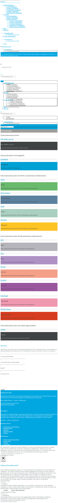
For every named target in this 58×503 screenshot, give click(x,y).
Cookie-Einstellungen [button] (7, 453)
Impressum (6, 444)
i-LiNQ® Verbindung (15, 21)
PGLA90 (3, 280)
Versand (5, 430)
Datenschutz (7, 441)
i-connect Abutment (12, 11)
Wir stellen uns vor (7, 139)
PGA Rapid (4, 296)
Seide (2, 206)
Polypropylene (5, 193)
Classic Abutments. (12, 17)
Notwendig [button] (4, 494)
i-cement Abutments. (15, 22)
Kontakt (5, 443)
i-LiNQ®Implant (11, 7)
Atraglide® (4, 159)
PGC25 (3, 267)
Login (5, 44)
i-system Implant (11, 16)
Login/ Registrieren (9, 36)
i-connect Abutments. (15, 24)
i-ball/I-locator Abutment (14, 13)
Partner (5, 433)
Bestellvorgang (7, 428)
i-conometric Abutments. (17, 25)
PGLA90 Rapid (6, 309)
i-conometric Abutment (13, 10)
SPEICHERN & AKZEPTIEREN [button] (9, 502)
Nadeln (3, 329)
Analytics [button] (3, 482)
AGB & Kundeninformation (11, 440)
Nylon (3, 179)
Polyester (4, 220)
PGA (2, 253)
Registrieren (10, 118)
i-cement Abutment (12, 8)
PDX (2, 240)
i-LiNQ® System (11, 19)
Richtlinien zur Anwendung (11, 427)
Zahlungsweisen (8, 431)
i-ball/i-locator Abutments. (17, 27)
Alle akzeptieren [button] (18, 453)
